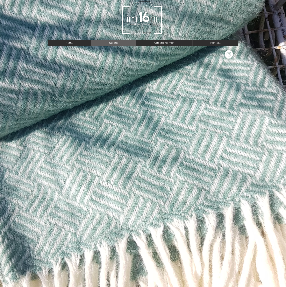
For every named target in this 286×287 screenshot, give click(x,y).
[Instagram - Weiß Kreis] (229, 54)
